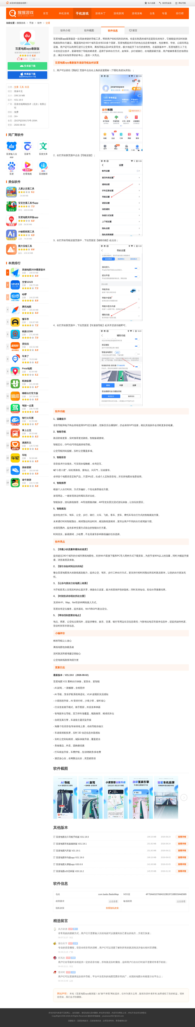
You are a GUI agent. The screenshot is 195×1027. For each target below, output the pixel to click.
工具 (22, 87)
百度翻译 (43, 174)
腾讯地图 (26, 306)
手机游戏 (82, 13)
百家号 (27, 154)
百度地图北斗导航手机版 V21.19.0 (72, 837)
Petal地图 (27, 368)
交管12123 (27, 282)
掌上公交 (26, 430)
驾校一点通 (28, 405)
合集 (152, 13)
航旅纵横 (26, 381)
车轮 (24, 455)
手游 (31, 23)
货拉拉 (25, 343)
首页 (45, 13)
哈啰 (24, 294)
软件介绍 (65, 30)
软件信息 (113, 30)
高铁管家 (26, 467)
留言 (134, 30)
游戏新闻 (119, 13)
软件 (39, 23)
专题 (164, 13)
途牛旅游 (26, 479)
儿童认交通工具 (26, 188)
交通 (48, 23)
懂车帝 (25, 319)
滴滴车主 (26, 442)
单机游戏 (64, 13)
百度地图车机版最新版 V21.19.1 (71, 844)
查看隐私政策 (112, 908)
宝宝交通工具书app (28, 203)
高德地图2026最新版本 (33, 269)
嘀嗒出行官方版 (30, 393)
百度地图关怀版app (28, 217)
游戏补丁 (100, 13)
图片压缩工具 (25, 246)
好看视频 (27, 174)
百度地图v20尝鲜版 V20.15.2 (70, 871)
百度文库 (43, 154)
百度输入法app (11, 155)
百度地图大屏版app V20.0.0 (69, 864)
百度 (11, 174)
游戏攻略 (137, 13)
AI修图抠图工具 (26, 231)
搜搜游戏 (21, 23)
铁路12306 (27, 331)
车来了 (25, 356)
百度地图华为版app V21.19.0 (70, 857)
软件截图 (89, 30)
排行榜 (180, 13)
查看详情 (182, 837)
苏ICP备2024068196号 (133, 1016)
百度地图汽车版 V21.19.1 (68, 850)
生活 (27, 87)
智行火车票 (28, 418)
